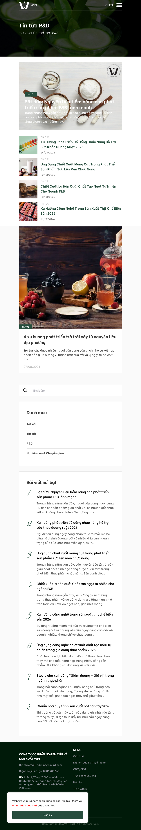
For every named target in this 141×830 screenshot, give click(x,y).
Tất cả (31, 424)
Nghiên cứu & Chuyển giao (45, 453)
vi (106, 5)
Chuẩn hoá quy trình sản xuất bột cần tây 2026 (73, 705)
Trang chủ (27, 33)
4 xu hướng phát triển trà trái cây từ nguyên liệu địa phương (70, 339)
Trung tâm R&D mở (84, 775)
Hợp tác (78, 782)
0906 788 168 (51, 771)
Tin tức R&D (80, 789)
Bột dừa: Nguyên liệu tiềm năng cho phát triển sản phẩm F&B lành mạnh (69, 104)
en (111, 5)
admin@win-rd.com (49, 765)
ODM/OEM (79, 769)
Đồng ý (48, 815)
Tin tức (30, 94)
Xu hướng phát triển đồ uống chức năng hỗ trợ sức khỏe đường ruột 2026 (78, 144)
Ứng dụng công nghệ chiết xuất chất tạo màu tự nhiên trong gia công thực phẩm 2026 (74, 647)
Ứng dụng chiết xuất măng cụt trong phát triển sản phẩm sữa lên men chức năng (79, 166)
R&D (29, 443)
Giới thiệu (79, 756)
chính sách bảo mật (24, 805)
